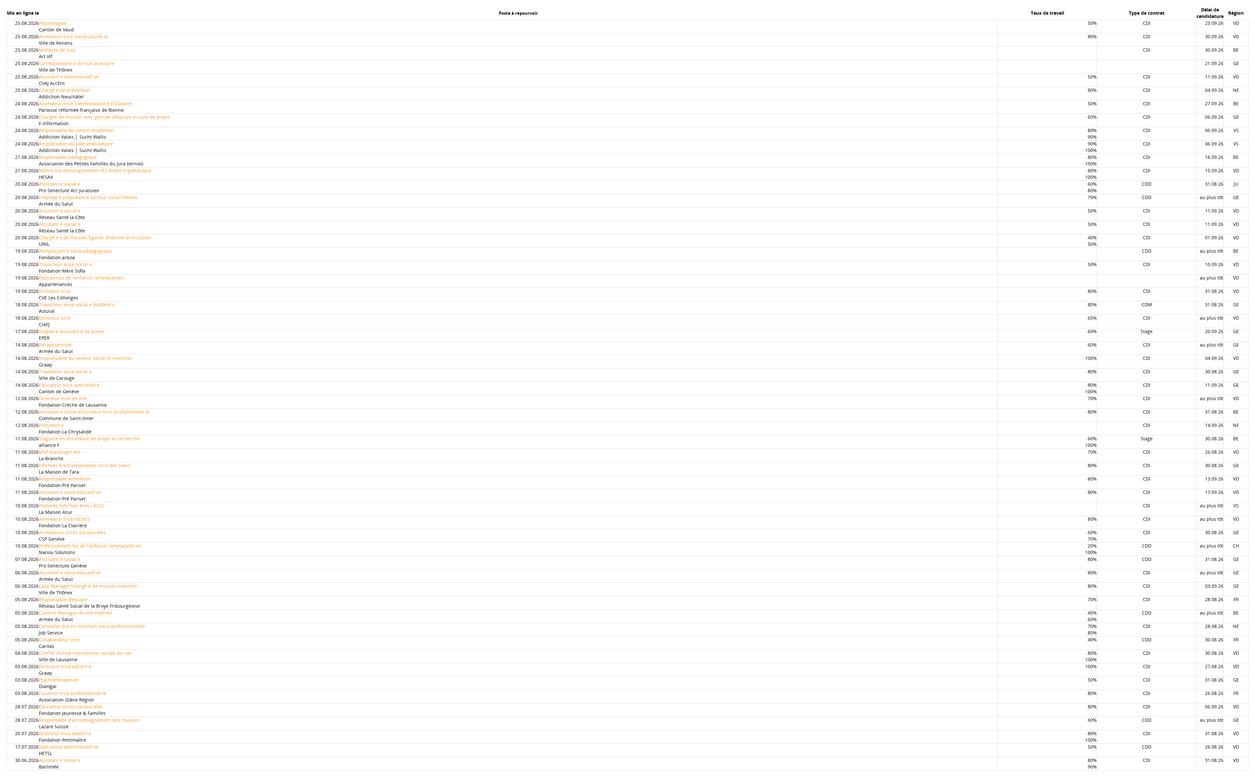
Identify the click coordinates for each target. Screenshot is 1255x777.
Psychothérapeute (58, 680)
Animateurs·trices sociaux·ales (72, 532)
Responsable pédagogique (68, 157)
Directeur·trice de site (63, 398)
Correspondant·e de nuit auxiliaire (76, 63)
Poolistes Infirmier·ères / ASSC (72, 505)
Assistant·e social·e (59, 184)
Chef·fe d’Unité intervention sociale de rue (85, 653)
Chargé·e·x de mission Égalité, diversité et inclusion (95, 237)
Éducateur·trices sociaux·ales (71, 706)
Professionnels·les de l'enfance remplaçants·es (90, 546)
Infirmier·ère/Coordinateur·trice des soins (84, 465)
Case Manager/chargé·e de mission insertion (88, 586)
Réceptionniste (55, 345)
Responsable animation (65, 479)
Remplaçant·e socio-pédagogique (75, 251)
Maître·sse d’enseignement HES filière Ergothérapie (95, 170)
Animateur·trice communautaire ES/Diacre (85, 103)
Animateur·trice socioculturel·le (73, 36)
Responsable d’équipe (63, 599)
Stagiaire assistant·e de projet (71, 331)
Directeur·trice (55, 291)
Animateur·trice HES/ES (64, 519)
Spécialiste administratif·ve (68, 747)
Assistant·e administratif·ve (69, 77)
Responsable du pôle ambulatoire (76, 144)
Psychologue (52, 23)
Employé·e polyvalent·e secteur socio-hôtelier (88, 197)
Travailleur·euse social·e (65, 264)
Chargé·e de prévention (65, 90)
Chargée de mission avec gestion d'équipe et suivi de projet (104, 117)
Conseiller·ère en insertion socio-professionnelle (92, 626)
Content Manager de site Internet (75, 613)
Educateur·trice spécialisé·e (69, 385)
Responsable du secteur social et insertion (85, 358)
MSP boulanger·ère (60, 452)
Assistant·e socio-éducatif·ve (70, 492)
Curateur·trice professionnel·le (72, 693)
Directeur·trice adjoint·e (65, 666)
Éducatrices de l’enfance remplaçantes (81, 278)
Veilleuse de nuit (57, 50)
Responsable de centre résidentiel (76, 130)
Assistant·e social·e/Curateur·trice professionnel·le (94, 412)
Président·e (51, 425)
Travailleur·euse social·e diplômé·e (77, 304)
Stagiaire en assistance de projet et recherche (89, 438)
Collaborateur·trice (59, 639)
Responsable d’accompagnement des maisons (89, 720)
